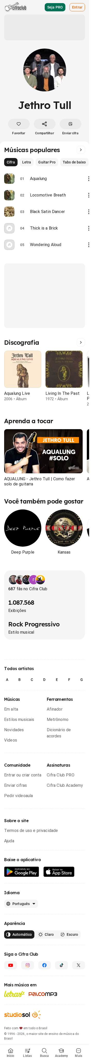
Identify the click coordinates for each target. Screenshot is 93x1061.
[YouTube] (10, 965)
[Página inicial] (15, 7)
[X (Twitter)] (78, 965)
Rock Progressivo (33, 624)
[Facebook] (44, 965)
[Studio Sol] (22, 1015)
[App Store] (59, 872)
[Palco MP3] (43, 994)
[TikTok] (61, 965)
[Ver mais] (81, 150)
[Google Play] (21, 872)
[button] (43, 451)
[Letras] (14, 994)
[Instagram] (27, 965)
